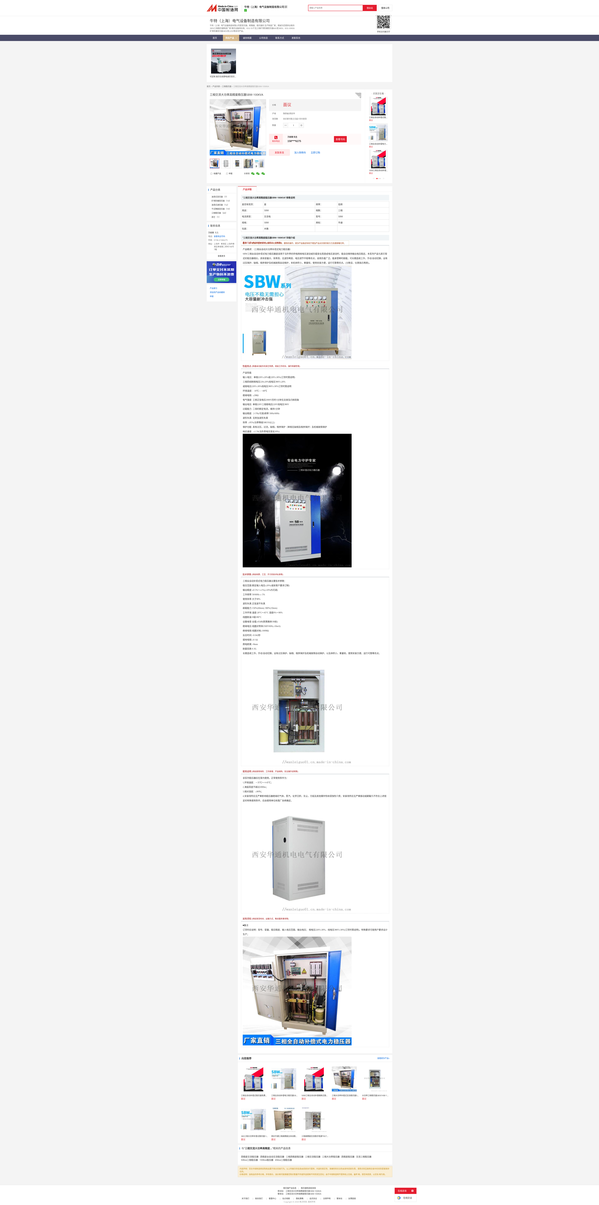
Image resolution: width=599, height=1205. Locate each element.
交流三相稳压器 (363, 1156)
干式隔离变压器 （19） (221, 209)
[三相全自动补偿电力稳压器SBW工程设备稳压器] (378, 132)
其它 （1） (216, 217)
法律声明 (327, 1198)
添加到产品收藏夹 (217, 292)
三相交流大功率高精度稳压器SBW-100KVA (303, 1191)
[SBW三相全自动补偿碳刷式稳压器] (378, 159)
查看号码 (340, 139)
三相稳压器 (226, 86)
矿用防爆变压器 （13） (221, 201)
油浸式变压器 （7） (220, 196)
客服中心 (272, 1198)
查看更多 (221, 256)
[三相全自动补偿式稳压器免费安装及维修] (378, 106)
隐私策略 (299, 1198)
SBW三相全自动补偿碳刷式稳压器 (383, 170)
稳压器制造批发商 (308, 1188)
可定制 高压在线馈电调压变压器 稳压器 (226, 76)
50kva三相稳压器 (249, 1159)
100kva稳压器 (266, 1159)
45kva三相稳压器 (283, 1159)
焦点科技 (303, 1201)
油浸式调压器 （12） (220, 205)
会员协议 (313, 1198)
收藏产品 (217, 173)
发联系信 (279, 152)
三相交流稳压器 (312, 1156)
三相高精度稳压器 (294, 1156)
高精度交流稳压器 (249, 1156)
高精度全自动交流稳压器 (272, 1156)
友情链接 (352, 1198)
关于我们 (245, 1198)
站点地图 (286, 1198)
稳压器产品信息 (289, 1188)
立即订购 (315, 152)
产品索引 (213, 288)
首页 (208, 86)
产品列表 (216, 86)
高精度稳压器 (347, 1156)
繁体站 (339, 1198)
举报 (230, 173)
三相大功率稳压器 (331, 1156)
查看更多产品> (383, 1058)
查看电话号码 (219, 236)
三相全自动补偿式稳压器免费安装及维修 (386, 117)
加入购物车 (300, 152)
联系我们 (259, 1198)
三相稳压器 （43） (219, 213)
